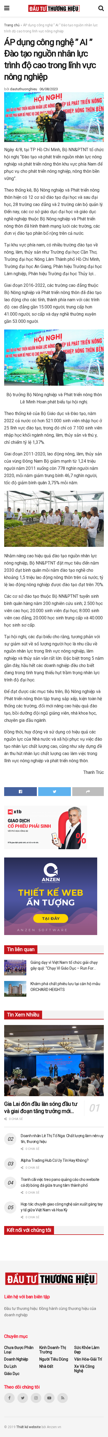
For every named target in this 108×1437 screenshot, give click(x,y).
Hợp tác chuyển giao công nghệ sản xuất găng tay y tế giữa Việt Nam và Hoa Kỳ (62, 1207)
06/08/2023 (49, 89)
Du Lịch (10, 1366)
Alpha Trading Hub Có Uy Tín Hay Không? (54, 1160)
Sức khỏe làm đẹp (86, 1349)
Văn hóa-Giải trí (88, 1359)
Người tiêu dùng (53, 1359)
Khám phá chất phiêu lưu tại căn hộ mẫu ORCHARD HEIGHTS (65, 987)
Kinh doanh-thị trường (52, 1349)
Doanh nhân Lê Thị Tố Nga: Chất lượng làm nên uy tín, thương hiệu (62, 1139)
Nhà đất (46, 1366)
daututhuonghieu (23, 89)
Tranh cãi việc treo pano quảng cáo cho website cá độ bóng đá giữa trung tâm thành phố (60, 1182)
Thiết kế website (29, 1427)
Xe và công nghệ (84, 1368)
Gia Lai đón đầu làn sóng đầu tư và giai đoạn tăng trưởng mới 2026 (40, 1108)
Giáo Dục (11, 1373)
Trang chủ (12, 25)
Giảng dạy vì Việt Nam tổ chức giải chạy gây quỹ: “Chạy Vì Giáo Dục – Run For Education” (64, 965)
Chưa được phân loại (19, 1349)
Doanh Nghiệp (16, 1359)
